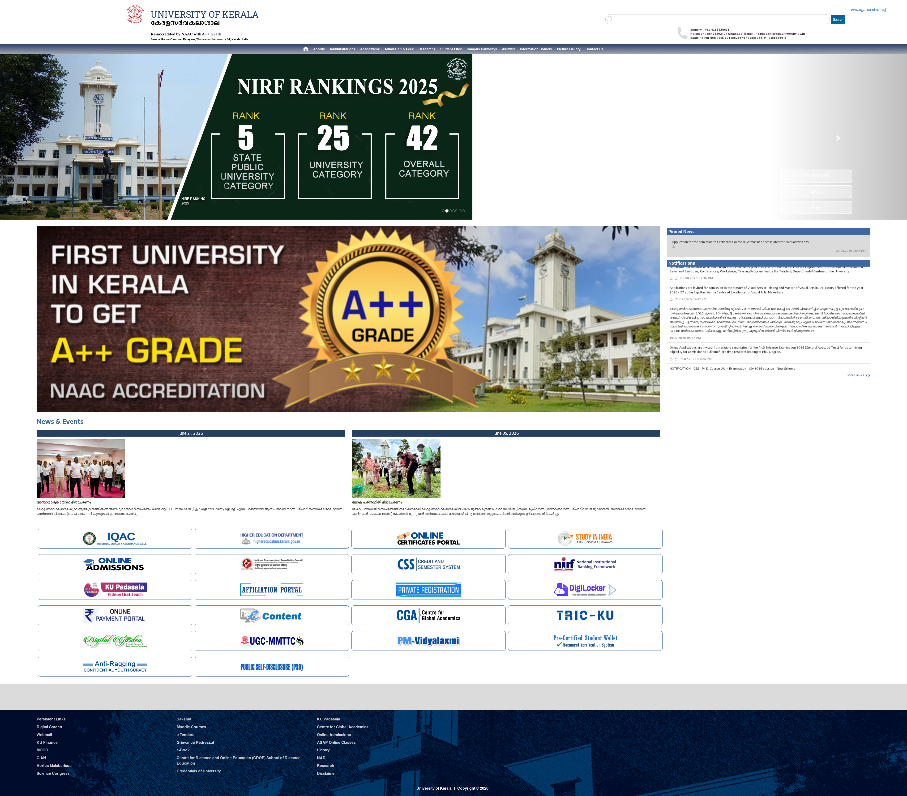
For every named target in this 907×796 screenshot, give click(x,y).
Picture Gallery (569, 49)
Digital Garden (49, 726)
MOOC (42, 750)
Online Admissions (334, 734)
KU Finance (47, 742)
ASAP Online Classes (336, 742)
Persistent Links (51, 719)
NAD (321, 757)
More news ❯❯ (858, 375)
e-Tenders (185, 734)
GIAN (41, 757)
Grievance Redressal (195, 742)
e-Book (183, 750)
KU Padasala (328, 719)
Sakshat (184, 719)
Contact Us (594, 49)
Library (323, 750)
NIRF (816, 207)
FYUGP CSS (816, 176)
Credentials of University (199, 771)
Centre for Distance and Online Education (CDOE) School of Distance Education (238, 760)
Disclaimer (326, 773)
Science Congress (53, 773)
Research (325, 765)
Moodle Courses (191, 726)
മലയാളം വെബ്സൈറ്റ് (868, 9)
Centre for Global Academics (342, 726)
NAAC (816, 191)
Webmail (44, 734)
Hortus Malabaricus (54, 765)
